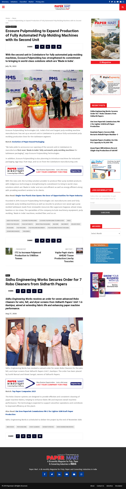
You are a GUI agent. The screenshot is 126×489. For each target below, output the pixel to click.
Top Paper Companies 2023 (24, 391)
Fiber (69, 220)
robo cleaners (34, 427)
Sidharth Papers (48, 427)
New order (10, 427)
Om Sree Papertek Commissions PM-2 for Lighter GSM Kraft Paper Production (105, 124)
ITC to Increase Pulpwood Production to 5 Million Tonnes (28, 255)
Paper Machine (21, 427)
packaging (10, 228)
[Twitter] (51, 474)
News (7, 26)
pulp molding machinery (37, 228)
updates (13, 26)
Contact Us (100, 486)
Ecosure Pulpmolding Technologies (52, 220)
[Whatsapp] (81, 474)
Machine (55, 224)
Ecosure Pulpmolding (29, 220)
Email (92, 203)
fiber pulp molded (13, 224)
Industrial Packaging (43, 224)
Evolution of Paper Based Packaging (28, 142)
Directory (5, 2)
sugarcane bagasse (13, 231)
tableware (26, 231)
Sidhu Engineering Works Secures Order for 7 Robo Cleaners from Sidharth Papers (104, 113)
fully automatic (27, 224)
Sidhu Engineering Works (65, 427)
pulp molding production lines (58, 228)
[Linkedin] (59, 474)
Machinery (64, 224)
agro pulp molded (13, 220)
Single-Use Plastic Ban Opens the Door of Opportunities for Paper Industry (48, 195)
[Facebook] (44, 474)
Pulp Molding (21, 228)
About (92, 486)
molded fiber (75, 224)
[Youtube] (66, 474)
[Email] (74, 474)
